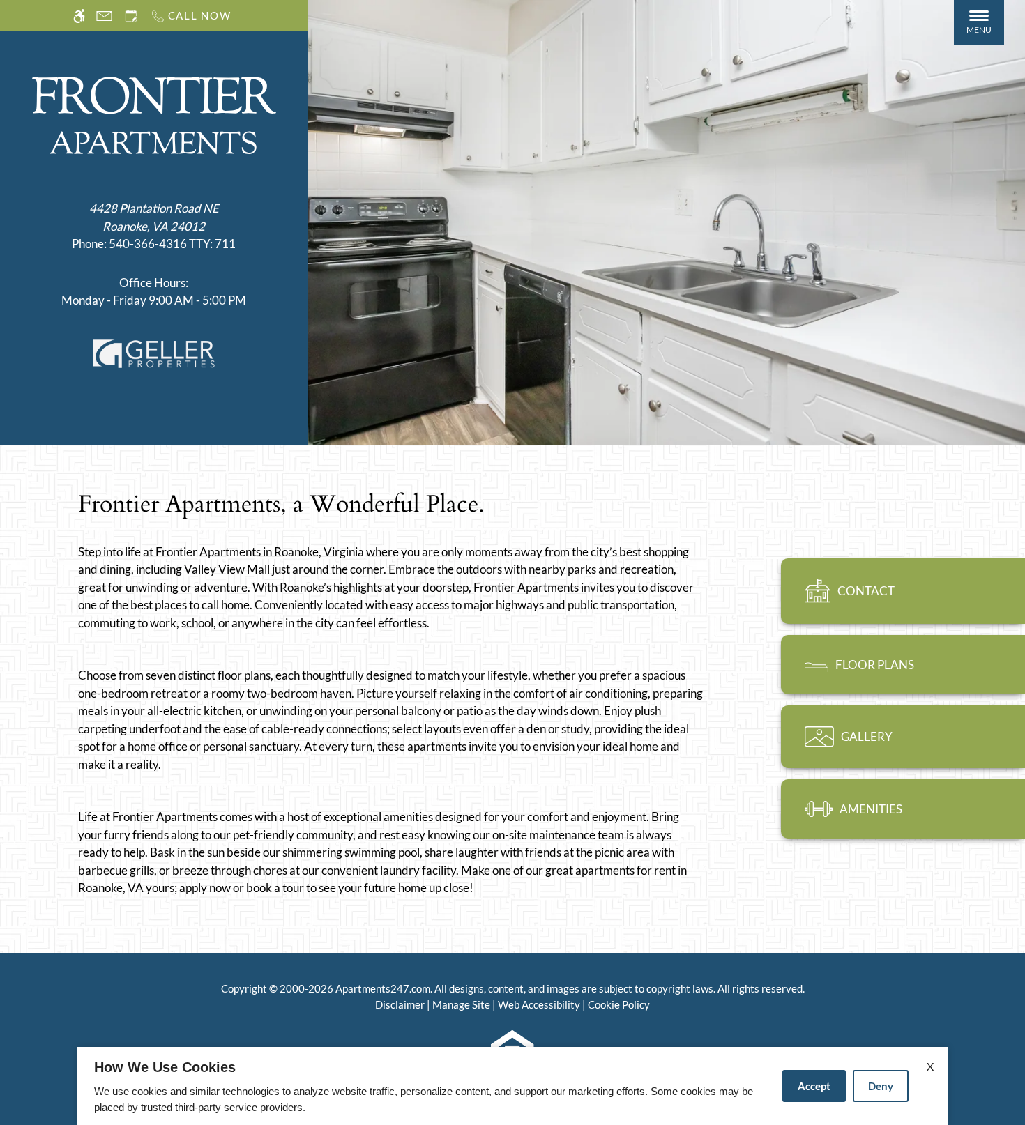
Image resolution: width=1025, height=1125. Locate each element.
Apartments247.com (382, 988)
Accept (814, 1086)
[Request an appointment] (131, 15)
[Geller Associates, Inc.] (154, 352)
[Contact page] (104, 15)
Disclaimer (400, 1004)
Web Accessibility (539, 1004)
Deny (880, 1086)
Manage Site (461, 1004)
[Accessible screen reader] (79, 15)
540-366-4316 (172, 243)
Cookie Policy (619, 1004)
